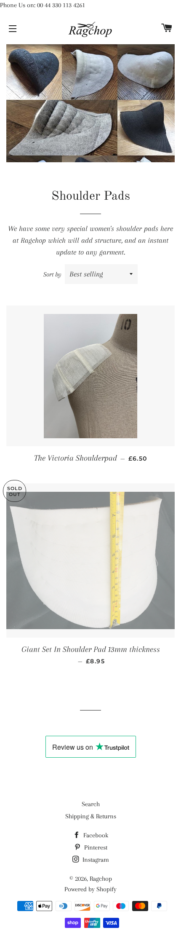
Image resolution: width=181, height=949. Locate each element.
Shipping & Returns (90, 816)
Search (91, 804)
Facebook (95, 835)
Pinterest (95, 847)
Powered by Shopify (90, 889)
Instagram (95, 859)
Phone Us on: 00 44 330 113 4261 (42, 5)
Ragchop (101, 878)
